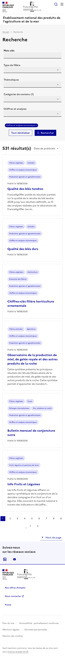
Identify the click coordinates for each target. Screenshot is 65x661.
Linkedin (4, 559)
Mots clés (9, 50)
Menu (62, 4)
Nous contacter (13, 596)
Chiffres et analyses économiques (20, 125)
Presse (8, 604)
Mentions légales (11, 629)
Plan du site (8, 623)
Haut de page (53, 537)
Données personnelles (35, 629)
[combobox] (32, 70)
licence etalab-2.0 (16, 651)
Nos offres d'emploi (15, 587)
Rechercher (47, 133)
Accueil (5, 32)
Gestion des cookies (12, 636)
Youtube (14, 559)
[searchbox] (8, 70)
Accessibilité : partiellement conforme (39, 623)
